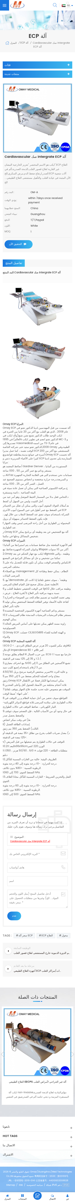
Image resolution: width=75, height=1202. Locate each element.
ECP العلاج (47, 935)
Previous (3, 1054)
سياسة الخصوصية (35, 1185)
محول (65, 935)
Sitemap (10, 1185)
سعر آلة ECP (26, 935)
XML (21, 1185)
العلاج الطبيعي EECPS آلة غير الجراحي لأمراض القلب (37, 1082)
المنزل (13, 43)
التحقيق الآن (15, 244)
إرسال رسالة (37, 1195)
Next (72, 1054)
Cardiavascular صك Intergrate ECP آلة (30, 841)
